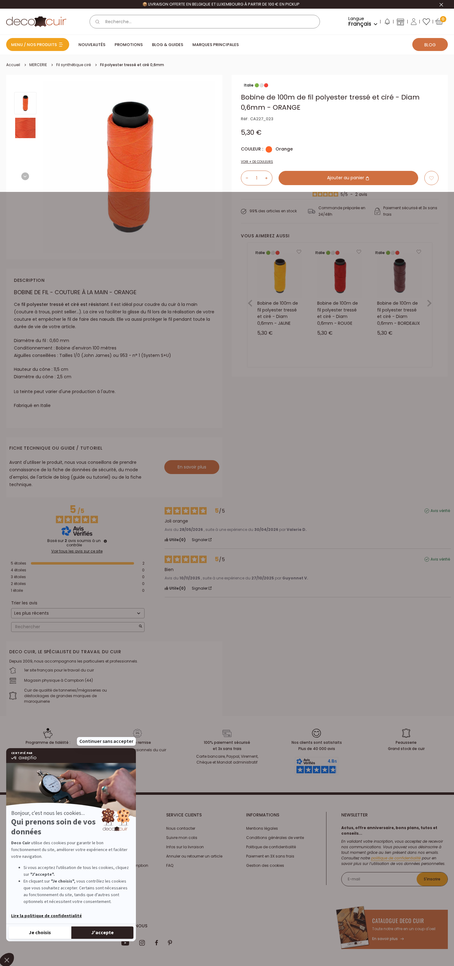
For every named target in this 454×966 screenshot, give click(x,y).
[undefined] (105, 541)
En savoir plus (192, 467)
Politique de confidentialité (271, 846)
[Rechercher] (97, 21)
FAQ (169, 865)
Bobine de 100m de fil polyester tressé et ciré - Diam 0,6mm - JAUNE (277, 313)
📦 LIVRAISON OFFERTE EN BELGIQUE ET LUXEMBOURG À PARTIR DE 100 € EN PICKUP (221, 4)
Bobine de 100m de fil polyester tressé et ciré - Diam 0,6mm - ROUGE (337, 313)
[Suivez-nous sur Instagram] (142, 943)
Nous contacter (180, 828)
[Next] (25, 176)
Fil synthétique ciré (73, 64)
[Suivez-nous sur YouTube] (125, 943)
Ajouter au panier (346, 178)
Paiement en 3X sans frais (270, 856)
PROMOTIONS (129, 45)
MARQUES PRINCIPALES (215, 45)
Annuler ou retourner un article (194, 856)
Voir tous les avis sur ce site (77, 551)
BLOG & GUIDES (167, 45)
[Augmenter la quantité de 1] (268, 178)
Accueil (13, 64)
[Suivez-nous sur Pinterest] (170, 943)
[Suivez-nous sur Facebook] (156, 943)
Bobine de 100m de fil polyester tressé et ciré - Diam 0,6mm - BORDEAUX (398, 313)
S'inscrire (432, 879)
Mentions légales (262, 828)
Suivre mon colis (181, 837)
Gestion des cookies (265, 865)
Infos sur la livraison (185, 846)
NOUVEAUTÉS (91, 45)
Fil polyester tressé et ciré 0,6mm (132, 64)
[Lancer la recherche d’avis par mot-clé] (140, 627)
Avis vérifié (440, 510)
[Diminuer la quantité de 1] (244, 178)
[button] (387, 23)
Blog (430, 45)
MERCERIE (38, 64)
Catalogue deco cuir (398, 921)
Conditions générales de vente (275, 837)
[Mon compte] (414, 21)
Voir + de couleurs (257, 161)
